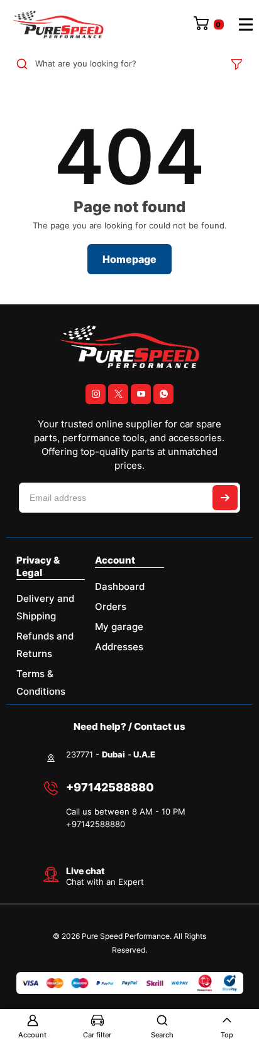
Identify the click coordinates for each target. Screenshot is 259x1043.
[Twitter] (118, 394)
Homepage (129, 259)
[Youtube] (141, 394)
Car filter (97, 1034)
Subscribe (225, 497)
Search (162, 1034)
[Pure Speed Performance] (57, 24)
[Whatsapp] (163, 394)
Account (32, 1034)
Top (227, 1034)
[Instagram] (95, 394)
